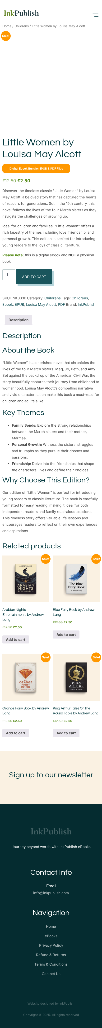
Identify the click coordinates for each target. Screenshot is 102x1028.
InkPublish (86, 304)
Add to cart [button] (15, 639)
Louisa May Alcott (41, 304)
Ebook (7, 304)
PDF (61, 304)
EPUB (19, 304)
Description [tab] (18, 320)
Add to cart (34, 277)
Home (6, 26)
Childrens (21, 26)
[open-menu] (95, 15)
